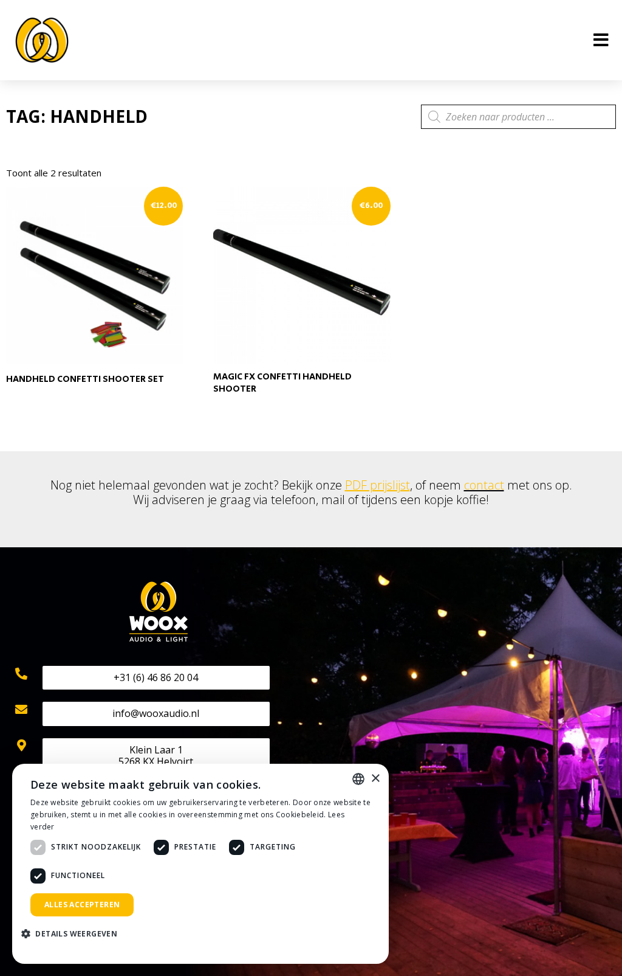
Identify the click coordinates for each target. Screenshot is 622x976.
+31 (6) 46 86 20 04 (156, 677)
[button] (73, 934)
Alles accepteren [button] (82, 904)
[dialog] (200, 864)
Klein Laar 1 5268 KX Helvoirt (155, 755)
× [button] (375, 778)
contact (484, 485)
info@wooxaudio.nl (155, 713)
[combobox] (358, 779)
